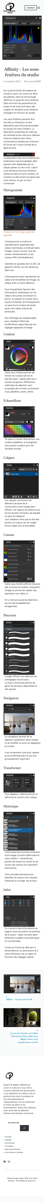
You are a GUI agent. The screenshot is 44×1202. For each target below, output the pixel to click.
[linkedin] (9, 1162)
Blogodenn (32, 1181)
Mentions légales (12, 1149)
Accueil (8, 1137)
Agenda (8, 1140)
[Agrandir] (32, 199)
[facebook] (5, 1162)
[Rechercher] (24, 1128)
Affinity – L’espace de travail (19, 999)
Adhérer (30, 8)
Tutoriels (9, 1146)
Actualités (10, 1143)
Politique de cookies (14, 1152)
